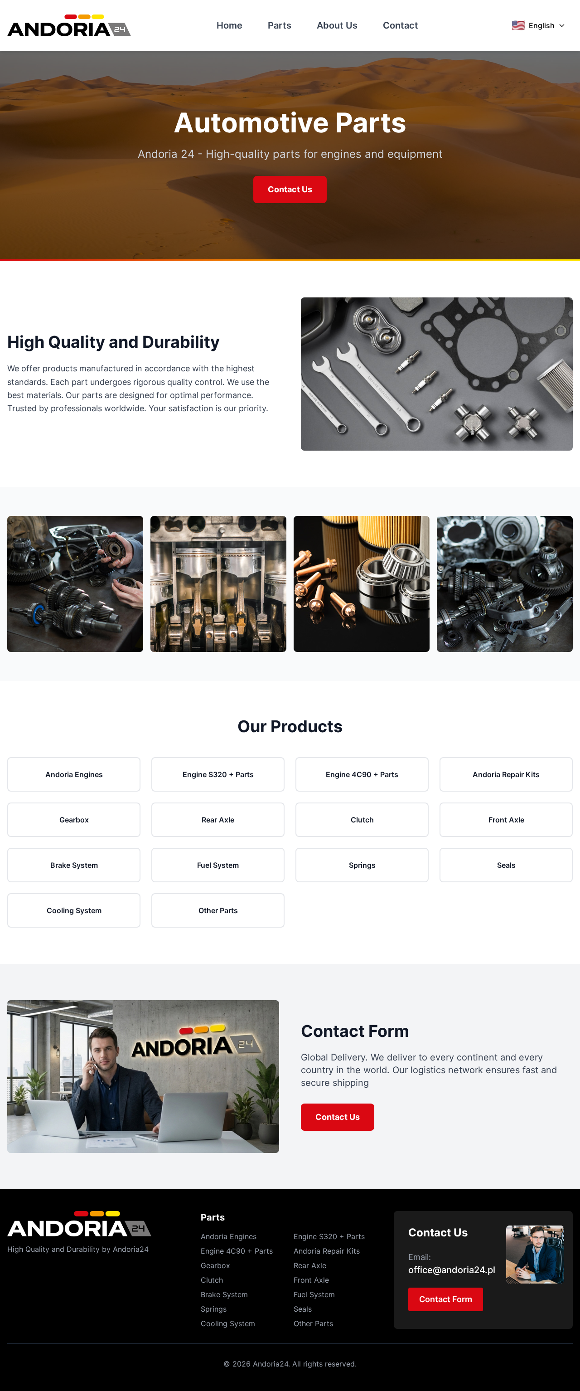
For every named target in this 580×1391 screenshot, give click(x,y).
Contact (400, 25)
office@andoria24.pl (451, 1270)
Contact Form (445, 1299)
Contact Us (290, 189)
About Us (337, 25)
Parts (279, 25)
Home (229, 25)
